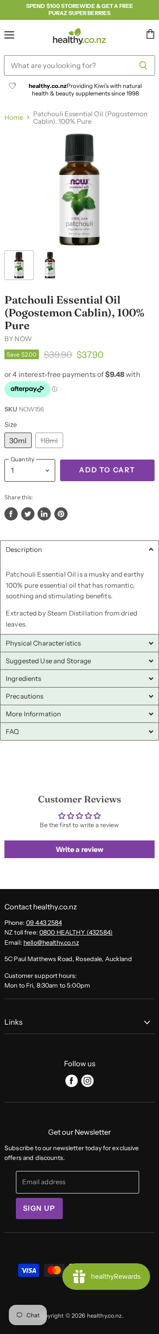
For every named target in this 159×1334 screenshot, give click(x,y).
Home (13, 117)
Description (24, 549)
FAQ (12, 731)
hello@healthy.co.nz (51, 942)
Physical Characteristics (43, 643)
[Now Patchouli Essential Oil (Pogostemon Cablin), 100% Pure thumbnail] (19, 265)
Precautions (25, 696)
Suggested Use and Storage (48, 660)
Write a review (80, 849)
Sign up (39, 1208)
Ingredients (24, 678)
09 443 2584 (44, 923)
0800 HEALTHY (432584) (76, 932)
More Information (33, 714)
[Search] (143, 65)
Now (23, 338)
